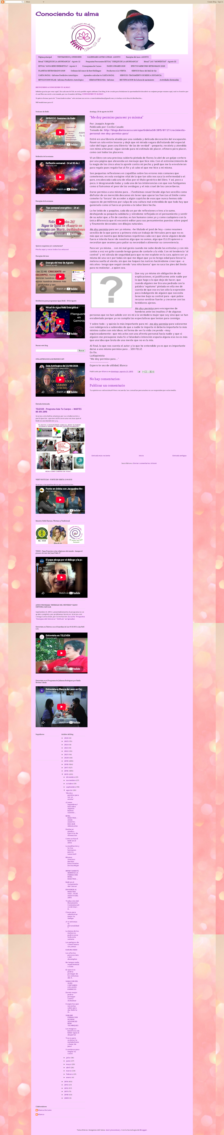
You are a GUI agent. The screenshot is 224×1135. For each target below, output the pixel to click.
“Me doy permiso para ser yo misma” (72, 796)
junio (68, 1061)
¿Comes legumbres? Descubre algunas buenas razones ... (72, 807)
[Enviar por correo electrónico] (143, 371)
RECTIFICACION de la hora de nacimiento (137, 80)
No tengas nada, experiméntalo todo (72, 964)
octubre (69, 784)
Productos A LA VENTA (116, 71)
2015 (66, 774)
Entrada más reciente (101, 456)
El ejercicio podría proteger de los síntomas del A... (72, 974)
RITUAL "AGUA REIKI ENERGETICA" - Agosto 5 (57, 66)
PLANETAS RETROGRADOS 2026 (51, 71)
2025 (66, 741)
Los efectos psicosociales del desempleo (72, 956)
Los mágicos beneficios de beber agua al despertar (72, 1032)
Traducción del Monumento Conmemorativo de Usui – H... (72, 905)
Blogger (143, 1130)
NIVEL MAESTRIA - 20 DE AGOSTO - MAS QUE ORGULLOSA (72, 821)
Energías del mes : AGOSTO (137, 57)
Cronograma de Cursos (91, 66)
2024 (66, 745)
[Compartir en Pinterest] (153, 371)
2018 (66, 764)
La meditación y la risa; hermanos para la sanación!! (72, 850)
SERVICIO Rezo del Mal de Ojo (144, 71)
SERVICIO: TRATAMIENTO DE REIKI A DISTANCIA (141, 75)
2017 (66, 768)
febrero (69, 1074)
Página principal (45, 57)
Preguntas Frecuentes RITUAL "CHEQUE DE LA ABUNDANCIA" (112, 61)
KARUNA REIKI (71, 950)
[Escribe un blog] (146, 371)
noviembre (71, 780)
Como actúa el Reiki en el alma (72, 841)
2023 (66, 748)
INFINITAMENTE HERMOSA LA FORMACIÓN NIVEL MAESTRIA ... (72, 875)
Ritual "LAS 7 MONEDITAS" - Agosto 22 (160, 61)
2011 (66, 1091)
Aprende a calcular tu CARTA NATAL (99, 75)
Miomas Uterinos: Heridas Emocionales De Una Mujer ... (72, 862)
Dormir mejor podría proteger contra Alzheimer (71, 996)
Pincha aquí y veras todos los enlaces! (52, 249)
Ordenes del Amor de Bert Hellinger (86, 71)
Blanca (41, 1114)
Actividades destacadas (169, 80)
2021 (66, 754)
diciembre (70, 777)
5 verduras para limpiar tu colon (72, 1051)
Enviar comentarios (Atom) (145, 463)
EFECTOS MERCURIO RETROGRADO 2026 (148, 66)
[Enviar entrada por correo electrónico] (139, 371)
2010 (66, 1095)
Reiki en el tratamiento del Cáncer (72, 884)
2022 (66, 751)
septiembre (71, 787)
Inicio (141, 456)
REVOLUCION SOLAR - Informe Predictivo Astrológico (61, 80)
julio (68, 1058)
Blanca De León (44, 1110)
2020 (66, 758)
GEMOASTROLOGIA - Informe (101, 80)
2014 (66, 1081)
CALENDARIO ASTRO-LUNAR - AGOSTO (103, 57)
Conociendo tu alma (67, 13)
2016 (66, 771)
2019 (66, 761)
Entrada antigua (179, 456)
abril (68, 1067)
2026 (66, 738)
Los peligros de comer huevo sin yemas (72, 944)
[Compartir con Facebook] (150, 371)
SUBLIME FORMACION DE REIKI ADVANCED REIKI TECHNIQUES (72, 1020)
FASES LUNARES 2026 (116, 66)
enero (69, 1077)
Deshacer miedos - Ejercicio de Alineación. (72, 832)
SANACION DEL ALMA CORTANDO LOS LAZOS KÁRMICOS (72, 985)
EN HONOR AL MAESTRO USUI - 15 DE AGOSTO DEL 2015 (72, 893)
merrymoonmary (113, 1130)
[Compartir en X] (148, 371)
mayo (68, 1064)
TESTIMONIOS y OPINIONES (69, 57)
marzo (69, 1071)
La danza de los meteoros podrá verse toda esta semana (72, 935)
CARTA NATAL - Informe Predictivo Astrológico (58, 75)
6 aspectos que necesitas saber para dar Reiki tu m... (72, 1008)
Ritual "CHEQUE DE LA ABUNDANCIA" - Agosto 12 (59, 61)
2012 (66, 1088)
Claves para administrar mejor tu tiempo (72, 915)
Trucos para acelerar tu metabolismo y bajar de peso (72, 1042)
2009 (66, 1098)
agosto (69, 790)
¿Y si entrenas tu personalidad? (72, 925)
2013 (66, 1085)
